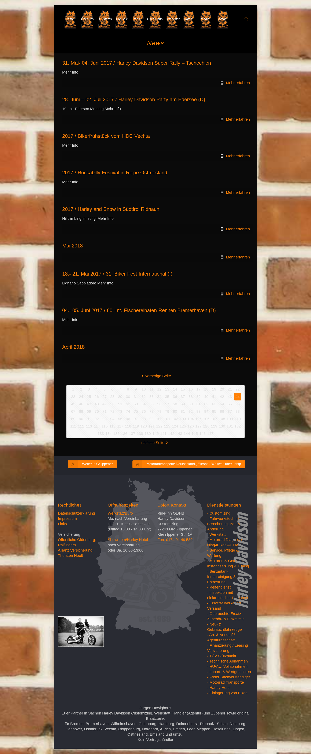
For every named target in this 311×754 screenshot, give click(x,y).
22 (237, 389)
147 (210, 434)
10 (144, 389)
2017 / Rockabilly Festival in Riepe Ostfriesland (114, 172)
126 (190, 426)
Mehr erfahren (238, 83)
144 (187, 434)
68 (81, 411)
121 (151, 426)
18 (206, 389)
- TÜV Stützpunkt (221, 656)
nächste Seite (152, 443)
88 (237, 411)
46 (81, 404)
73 (120, 411)
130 (222, 426)
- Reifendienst (219, 587)
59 (183, 404)
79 (167, 411)
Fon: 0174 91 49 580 (175, 540)
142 (171, 434)
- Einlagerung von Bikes (227, 693)
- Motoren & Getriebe (225, 561)
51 (120, 404)
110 (238, 419)
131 (230, 426)
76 (144, 411)
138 (140, 434)
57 (167, 404)
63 (214, 404)
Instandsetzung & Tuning (228, 566)
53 (136, 404)
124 (175, 426)
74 (128, 411)
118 (128, 426)
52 (128, 404)
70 (97, 411)
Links (62, 524)
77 (151, 411)
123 (167, 426)
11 (152, 389)
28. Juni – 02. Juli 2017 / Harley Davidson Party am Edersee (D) (133, 99)
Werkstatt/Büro (120, 513)
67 (73, 411)
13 (167, 389)
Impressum (67, 518)
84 (206, 411)
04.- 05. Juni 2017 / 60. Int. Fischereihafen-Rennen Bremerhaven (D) (139, 310)
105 (198, 419)
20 (222, 389)
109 (230, 419)
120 (143, 426)
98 (144, 419)
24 (81, 397)
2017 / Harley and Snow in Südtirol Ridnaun (110, 209)
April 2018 (73, 347)
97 (136, 419)
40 (206, 397)
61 (198, 404)
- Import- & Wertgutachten (229, 672)
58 (175, 404)
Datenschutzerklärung (76, 513)
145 (194, 434)
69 (89, 411)
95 (120, 419)
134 (108, 434)
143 (179, 434)
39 (198, 397)
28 (112, 397)
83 (198, 411)
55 (151, 404)
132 (237, 426)
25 (89, 397)
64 (222, 404)
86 (222, 411)
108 (222, 419)
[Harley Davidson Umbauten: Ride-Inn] (58, 19)
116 (112, 426)
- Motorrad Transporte (225, 682)
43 (230, 397)
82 (191, 411)
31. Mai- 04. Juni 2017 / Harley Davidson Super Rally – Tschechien (136, 63)
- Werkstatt (216, 534)
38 (191, 397)
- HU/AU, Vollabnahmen (227, 666)
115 (105, 426)
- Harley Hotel (218, 688)
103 (183, 419)
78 (159, 411)
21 (230, 389)
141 (163, 434)
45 (73, 404)
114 (97, 426)
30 (128, 397)
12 (159, 389)
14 (175, 389)
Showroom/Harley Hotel (128, 540)
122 (159, 426)
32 (144, 397)
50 (112, 404)
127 (198, 426)
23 (73, 397)
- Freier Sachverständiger (228, 677)
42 (222, 397)
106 (206, 419)
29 (120, 397)
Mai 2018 (72, 246)
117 (120, 426)
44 (237, 397)
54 (144, 404)
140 (155, 434)
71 (104, 411)
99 (151, 419)
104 (190, 419)
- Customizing (218, 513)
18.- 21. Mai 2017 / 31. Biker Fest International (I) (117, 274)
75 (136, 411)
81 (183, 411)
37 (183, 397)
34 (159, 397)
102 (175, 419)
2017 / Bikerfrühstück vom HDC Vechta (106, 136)
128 (206, 426)
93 (104, 419)
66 (237, 404)
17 (198, 389)
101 (167, 419)
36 (175, 397)
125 (183, 426)
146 (202, 434)
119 (136, 426)
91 (89, 419)
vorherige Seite (158, 376)
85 (214, 411)
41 (214, 397)
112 (81, 426)
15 (183, 389)
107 (214, 419)
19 (214, 389)
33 (151, 397)
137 (132, 434)
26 (97, 397)
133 (101, 434)
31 (136, 397)
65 (230, 404)
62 (206, 404)
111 (73, 426)
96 (128, 419)
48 (97, 404)
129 (214, 426)
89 (73, 419)
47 (89, 404)
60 (191, 404)
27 (104, 397)
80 (175, 411)
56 (159, 404)
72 (112, 411)
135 (116, 434)
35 (167, 397)
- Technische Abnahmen (227, 661)
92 (97, 419)
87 (230, 411)
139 (147, 434)
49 (104, 404)
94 (112, 419)
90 (81, 419)
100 (159, 419)
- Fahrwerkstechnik (223, 518)
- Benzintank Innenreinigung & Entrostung (221, 576)
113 (89, 426)
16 (191, 389)
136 (124, 434)
